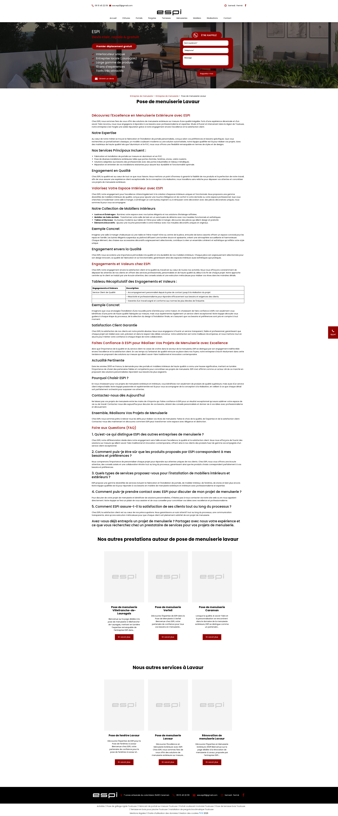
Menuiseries (182, 18)
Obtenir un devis (106, 78)
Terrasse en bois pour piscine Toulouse (149, 809)
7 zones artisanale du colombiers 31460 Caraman (146, 795)
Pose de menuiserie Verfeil (168, 609)
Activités (101, 806)
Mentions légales (138, 813)
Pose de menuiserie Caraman (212, 609)
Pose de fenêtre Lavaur (124, 735)
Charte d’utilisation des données (162, 813)
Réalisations (212, 18)
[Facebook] (245, 5)
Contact (227, 18)
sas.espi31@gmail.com (122, 5)
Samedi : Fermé (235, 5)
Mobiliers (197, 18)
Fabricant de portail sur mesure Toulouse (158, 806)
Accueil (113, 18)
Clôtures (126, 18)
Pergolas (152, 18)
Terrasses (166, 18)
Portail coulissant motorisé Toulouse (196, 806)
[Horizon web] (201, 813)
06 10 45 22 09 (182, 795)
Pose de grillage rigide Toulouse (122, 806)
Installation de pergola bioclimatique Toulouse (191, 809)
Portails (139, 18)
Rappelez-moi (206, 73)
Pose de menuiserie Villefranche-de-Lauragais (124, 610)
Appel (333, 334)
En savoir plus (124, 637)
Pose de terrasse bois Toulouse (230, 806)
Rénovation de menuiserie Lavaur (212, 737)
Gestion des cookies (189, 813)
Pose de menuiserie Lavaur (168, 737)
